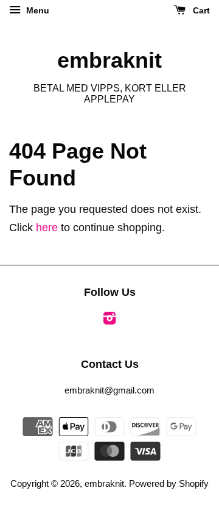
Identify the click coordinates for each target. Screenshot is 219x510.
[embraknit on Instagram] (109, 320)
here (47, 227)
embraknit (109, 60)
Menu (36, 10)
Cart (200, 10)
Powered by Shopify (169, 483)
